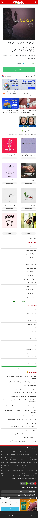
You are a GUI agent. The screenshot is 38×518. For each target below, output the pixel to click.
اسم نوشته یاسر (32, 356)
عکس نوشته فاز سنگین (30, 290)
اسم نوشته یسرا (32, 338)
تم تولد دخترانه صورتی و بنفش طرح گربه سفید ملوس (23, 426)
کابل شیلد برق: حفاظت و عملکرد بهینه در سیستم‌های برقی (21, 419)
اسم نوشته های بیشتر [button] (19, 368)
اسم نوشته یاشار (32, 342)
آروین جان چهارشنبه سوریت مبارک (27, 491)
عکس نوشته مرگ (31, 268)
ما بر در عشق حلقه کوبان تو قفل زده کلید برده (25, 230)
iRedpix (32, 483)
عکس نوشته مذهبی (31, 275)
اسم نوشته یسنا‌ (32, 335)
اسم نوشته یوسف (31, 313)
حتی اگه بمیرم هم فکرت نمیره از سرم (27, 155)
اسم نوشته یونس (31, 310)
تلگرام (24, 63)
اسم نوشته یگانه (32, 320)
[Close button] (37, 498)
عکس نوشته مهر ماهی (30, 257)
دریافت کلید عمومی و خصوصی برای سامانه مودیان (23, 396)
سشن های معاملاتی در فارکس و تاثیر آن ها (25, 389)
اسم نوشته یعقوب (31, 328)
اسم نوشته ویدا (32, 360)
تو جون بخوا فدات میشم (30, 180)
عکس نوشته (30, 55)
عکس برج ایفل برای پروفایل (29, 437)
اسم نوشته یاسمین (31, 349)
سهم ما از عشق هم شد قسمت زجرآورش (26, 205)
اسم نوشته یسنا (32, 331)
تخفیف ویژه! (10, 509)
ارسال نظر (16, 63)
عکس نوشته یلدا (32, 246)
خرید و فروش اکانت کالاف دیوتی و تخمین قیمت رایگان (22, 382)
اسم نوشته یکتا (32, 324)
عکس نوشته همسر (31, 254)
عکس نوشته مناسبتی (30, 261)
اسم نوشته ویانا (32, 364)
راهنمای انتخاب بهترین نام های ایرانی (27, 423)
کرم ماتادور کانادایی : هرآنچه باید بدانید (26, 416)
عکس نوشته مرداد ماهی (30, 272)
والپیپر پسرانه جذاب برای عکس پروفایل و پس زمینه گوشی (21, 434)
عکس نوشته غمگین (31, 293)
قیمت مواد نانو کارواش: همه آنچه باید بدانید (25, 392)
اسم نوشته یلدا (32, 317)
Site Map (23, 483)
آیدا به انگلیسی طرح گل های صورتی (26, 495)
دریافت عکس (19, 70)
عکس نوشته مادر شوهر (30, 279)
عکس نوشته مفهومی (30, 264)
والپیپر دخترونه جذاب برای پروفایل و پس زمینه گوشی (23, 441)
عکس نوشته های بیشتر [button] (19, 301)
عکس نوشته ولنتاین (31, 250)
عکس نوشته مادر (31, 282)
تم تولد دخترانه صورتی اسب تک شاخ (27, 430)
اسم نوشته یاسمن (31, 353)
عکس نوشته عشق (19, 55)
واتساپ (31, 63)
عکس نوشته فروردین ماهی (29, 286)
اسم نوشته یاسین (31, 346)
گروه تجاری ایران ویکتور (30, 385)
